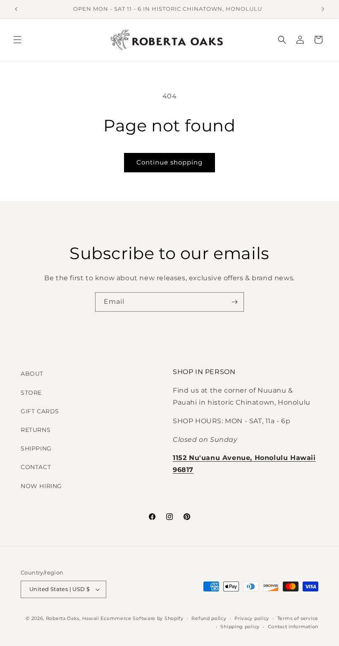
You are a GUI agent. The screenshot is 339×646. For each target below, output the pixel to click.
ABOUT (32, 373)
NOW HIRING (41, 486)
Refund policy (208, 618)
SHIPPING (36, 448)
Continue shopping (169, 162)
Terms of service (297, 618)
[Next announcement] (323, 9)
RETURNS (35, 430)
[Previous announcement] (16, 9)
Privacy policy (251, 618)
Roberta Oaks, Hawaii (72, 618)
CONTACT (36, 467)
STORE (31, 392)
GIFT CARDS (40, 411)
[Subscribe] (234, 302)
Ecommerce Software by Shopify (141, 618)
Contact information (293, 626)
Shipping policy (240, 626)
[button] (17, 40)
